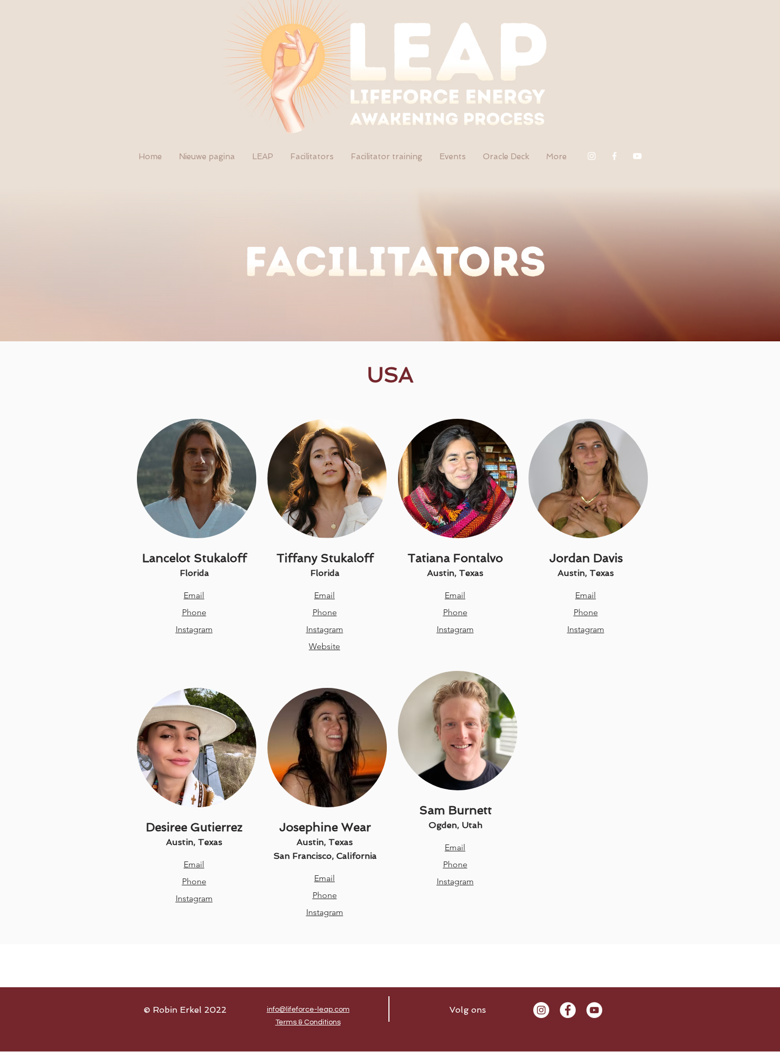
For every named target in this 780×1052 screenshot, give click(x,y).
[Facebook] (614, 156)
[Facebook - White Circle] (568, 1010)
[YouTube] (637, 156)
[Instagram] (591, 156)
